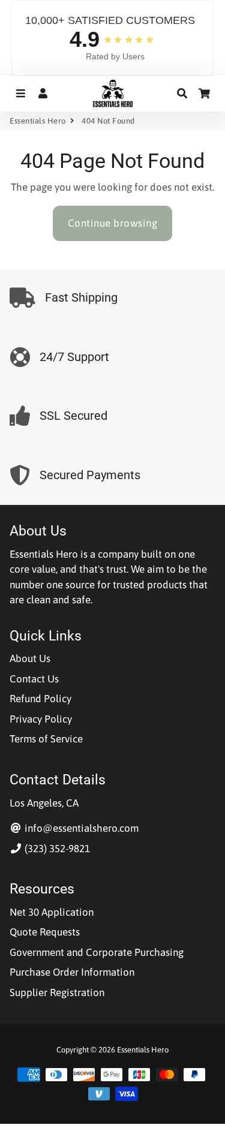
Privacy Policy (41, 719)
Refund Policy (40, 699)
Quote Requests (45, 932)
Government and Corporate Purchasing (97, 952)
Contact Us (34, 679)
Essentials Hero (38, 120)
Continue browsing (113, 223)
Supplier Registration (57, 992)
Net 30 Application (52, 912)
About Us (30, 658)
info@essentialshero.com (80, 828)
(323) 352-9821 (56, 849)
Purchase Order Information (72, 972)
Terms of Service (46, 739)
